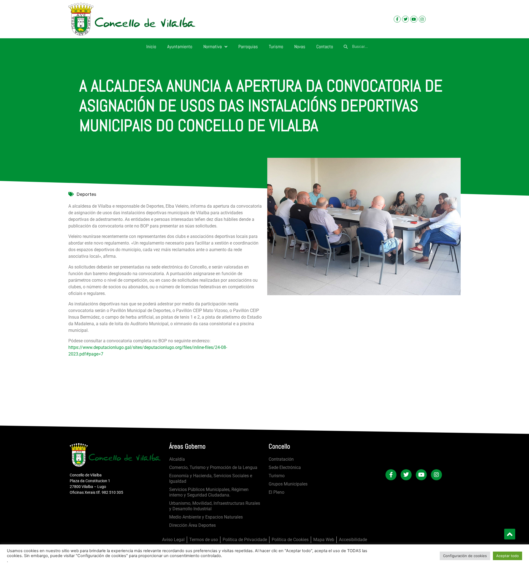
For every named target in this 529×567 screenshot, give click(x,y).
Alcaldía (177, 459)
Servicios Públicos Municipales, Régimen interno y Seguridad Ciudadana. (209, 492)
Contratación (281, 459)
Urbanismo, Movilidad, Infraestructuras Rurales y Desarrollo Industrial (214, 506)
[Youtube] (413, 19)
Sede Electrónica (285, 467)
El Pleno (276, 492)
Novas (299, 47)
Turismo (276, 47)
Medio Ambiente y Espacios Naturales (206, 517)
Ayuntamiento (179, 47)
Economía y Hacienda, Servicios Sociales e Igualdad (210, 478)
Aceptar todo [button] (507, 556)
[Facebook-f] (397, 19)
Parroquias (248, 47)
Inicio (151, 47)
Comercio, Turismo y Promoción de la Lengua (213, 467)
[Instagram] (422, 19)
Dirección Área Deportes (192, 525)
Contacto (324, 47)
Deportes (86, 194)
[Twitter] (405, 19)
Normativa (212, 47)
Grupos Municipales (288, 484)
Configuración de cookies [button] (465, 556)
